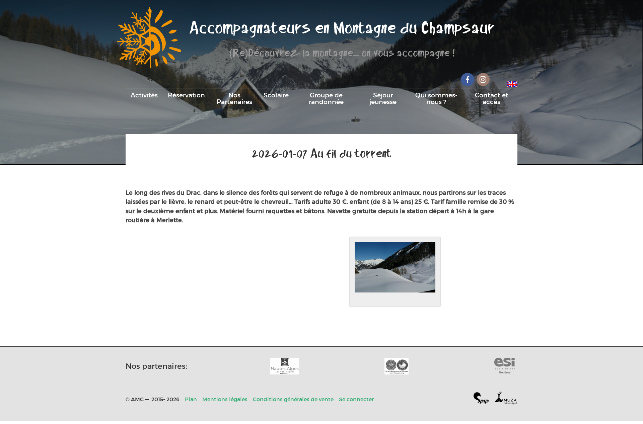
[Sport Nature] (504, 366)
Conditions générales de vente (293, 399)
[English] (512, 83)
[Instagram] (483, 79)
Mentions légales (224, 399)
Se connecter (356, 399)
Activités (144, 95)
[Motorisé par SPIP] (484, 399)
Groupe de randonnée (326, 98)
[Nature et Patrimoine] (284, 366)
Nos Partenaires (234, 98)
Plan (191, 399)
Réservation (186, 95)
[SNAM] (396, 366)
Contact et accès (491, 98)
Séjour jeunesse (383, 98)
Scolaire (276, 95)
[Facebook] (467, 79)
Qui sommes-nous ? (436, 98)
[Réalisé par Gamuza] (505, 399)
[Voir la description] (395, 272)
